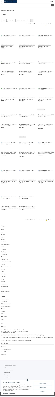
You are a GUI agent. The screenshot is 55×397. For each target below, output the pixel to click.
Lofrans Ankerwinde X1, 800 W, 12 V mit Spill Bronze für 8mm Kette (27, 125)
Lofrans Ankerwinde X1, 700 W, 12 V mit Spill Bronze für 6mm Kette (9, 125)
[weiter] (53, 24)
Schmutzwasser (4, 294)
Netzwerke (3, 276)
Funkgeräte (3, 256)
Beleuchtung (4, 242)
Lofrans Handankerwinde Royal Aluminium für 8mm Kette (45, 45)
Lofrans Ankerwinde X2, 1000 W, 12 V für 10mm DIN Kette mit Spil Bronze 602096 (27, 180)
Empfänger (3, 249)
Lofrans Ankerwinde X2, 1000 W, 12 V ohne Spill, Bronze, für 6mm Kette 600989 (9, 153)
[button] (43, 1)
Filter (4, 20)
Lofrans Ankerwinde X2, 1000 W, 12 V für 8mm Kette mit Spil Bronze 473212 (27, 207)
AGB (5, 369)
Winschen (3, 311)
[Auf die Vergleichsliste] (11, 30)
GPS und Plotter (4, 259)
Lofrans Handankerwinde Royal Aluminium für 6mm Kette (8, 45)
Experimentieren (5, 316)
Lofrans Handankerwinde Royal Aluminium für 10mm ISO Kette (8, 72)
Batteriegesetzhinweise (9, 371)
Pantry (2, 279)
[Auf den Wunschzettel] (14, 30)
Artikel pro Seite (21, 20)
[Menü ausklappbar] (1, 1)
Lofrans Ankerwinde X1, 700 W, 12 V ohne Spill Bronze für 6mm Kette (27, 98)
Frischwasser (4, 254)
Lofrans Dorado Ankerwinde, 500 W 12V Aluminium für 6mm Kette (46, 125)
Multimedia (3, 274)
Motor (2, 271)
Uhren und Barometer (6, 306)
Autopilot (3, 239)
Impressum (5, 393)
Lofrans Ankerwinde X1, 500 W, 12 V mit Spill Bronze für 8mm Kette (9, 98)
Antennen (3, 237)
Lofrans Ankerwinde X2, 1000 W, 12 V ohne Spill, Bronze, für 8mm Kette (27, 153)
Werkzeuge (3, 308)
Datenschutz (12, 393)
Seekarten (3, 296)
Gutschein (3, 313)
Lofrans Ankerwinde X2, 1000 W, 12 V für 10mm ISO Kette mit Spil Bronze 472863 (45, 180)
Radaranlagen (4, 284)
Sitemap (6, 376)
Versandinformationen (6, 353)
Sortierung (10, 20)
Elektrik (2, 247)
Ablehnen (42, 391)
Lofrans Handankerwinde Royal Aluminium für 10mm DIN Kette (26, 72)
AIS (1, 232)
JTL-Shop (48, 395)
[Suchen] (52, 5)
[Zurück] (37, 24)
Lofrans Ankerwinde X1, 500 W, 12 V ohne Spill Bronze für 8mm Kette (27, 45)
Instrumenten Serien (5, 244)
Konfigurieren (43, 387)
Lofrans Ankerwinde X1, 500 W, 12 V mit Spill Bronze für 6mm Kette (46, 72)
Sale (2, 289)
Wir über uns (4, 348)
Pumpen (3, 281)
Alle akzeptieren (42, 383)
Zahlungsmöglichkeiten (6, 350)
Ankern (2, 229)
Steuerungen (4, 301)
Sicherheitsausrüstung (6, 303)
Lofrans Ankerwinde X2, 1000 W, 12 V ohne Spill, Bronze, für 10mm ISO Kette (9, 180)
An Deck (3, 234)
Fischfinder (3, 252)
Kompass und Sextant (6, 266)
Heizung (3, 264)
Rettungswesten (4, 286)
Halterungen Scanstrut (6, 261)
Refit (2, 323)
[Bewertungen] (39, 127)
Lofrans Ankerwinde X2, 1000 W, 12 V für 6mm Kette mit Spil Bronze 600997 (9, 207)
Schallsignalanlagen (5, 291)
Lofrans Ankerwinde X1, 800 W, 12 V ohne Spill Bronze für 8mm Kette (46, 98)
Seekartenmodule (5, 299)
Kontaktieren (15, 341)
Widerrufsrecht (7, 378)
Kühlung (3, 269)
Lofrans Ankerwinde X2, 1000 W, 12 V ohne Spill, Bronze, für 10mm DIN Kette (46, 153)
